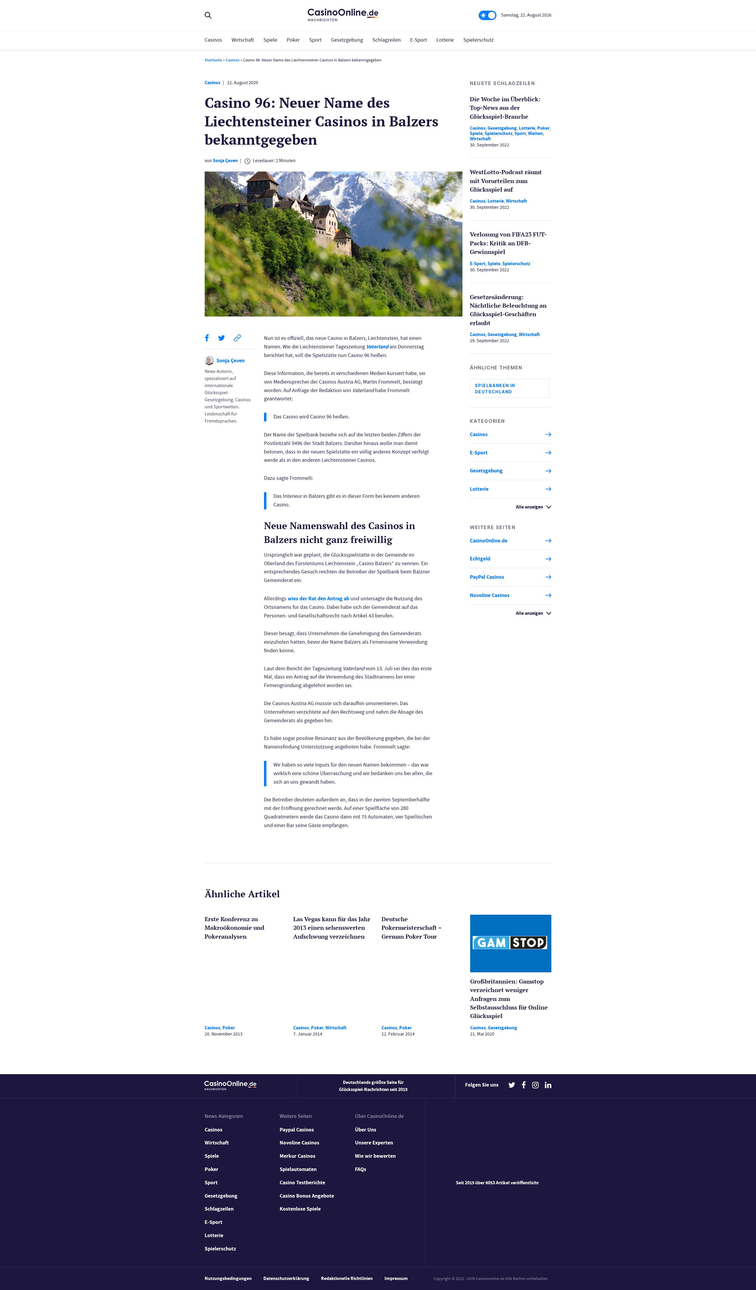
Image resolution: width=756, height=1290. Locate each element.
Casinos (213, 40)
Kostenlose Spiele (300, 1208)
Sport (315, 40)
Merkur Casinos (297, 1155)
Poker (293, 40)
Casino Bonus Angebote (307, 1195)
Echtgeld (480, 558)
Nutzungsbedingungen (228, 1278)
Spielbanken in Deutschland (495, 388)
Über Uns (365, 1129)
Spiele (270, 40)
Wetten (535, 133)
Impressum (396, 1278)
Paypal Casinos (297, 1129)
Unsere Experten (374, 1142)
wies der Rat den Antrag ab (318, 598)
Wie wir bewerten (375, 1155)
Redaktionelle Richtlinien (347, 1278)
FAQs (360, 1169)
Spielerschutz (478, 40)
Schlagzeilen (386, 40)
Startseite (213, 60)
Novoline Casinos (489, 595)
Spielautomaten (298, 1169)
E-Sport (418, 40)
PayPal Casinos (487, 576)
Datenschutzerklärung (286, 1278)
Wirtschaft (243, 40)
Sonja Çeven (225, 160)
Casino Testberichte (302, 1182)
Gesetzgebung (347, 40)
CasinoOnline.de (488, 540)
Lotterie (445, 40)
